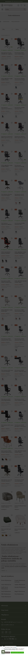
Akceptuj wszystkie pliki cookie (17, 652)
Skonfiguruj (7, 652)
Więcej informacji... (20, 649)
